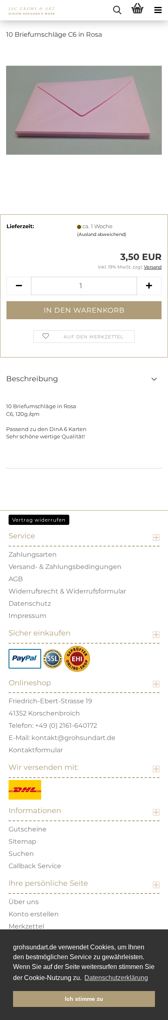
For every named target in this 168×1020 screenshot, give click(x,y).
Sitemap (22, 841)
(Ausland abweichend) (101, 234)
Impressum (27, 616)
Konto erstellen (34, 914)
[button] (19, 286)
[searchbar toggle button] (117, 10)
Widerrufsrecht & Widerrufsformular (67, 591)
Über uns (24, 902)
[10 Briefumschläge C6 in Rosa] (84, 107)
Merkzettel (26, 926)
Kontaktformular (36, 750)
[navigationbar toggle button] (158, 10)
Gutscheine (27, 829)
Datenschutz (30, 603)
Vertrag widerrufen (39, 520)
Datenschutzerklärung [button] (116, 977)
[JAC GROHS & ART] (28, 10)
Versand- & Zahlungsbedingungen (65, 567)
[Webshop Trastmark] (77, 658)
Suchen (21, 854)
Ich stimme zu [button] (84, 999)
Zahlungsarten (33, 554)
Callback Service (35, 866)
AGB (16, 579)
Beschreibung (32, 378)
